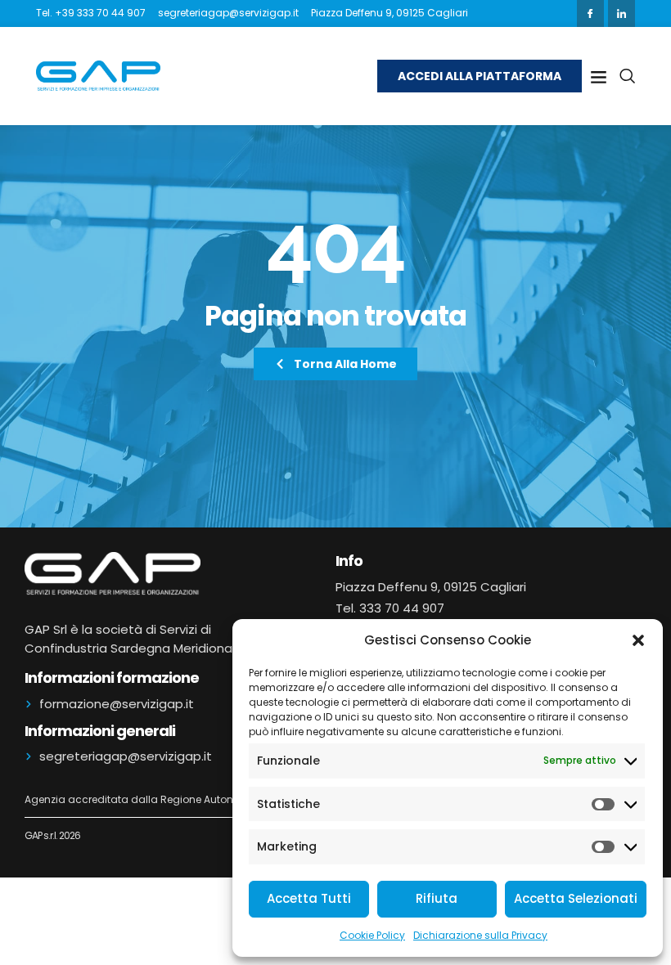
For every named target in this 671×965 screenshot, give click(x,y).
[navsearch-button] (627, 76)
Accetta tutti (309, 898)
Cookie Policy (372, 935)
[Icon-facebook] (590, 13)
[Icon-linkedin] (621, 13)
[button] (638, 640)
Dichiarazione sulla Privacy (480, 935)
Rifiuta (436, 898)
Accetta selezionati (575, 898)
